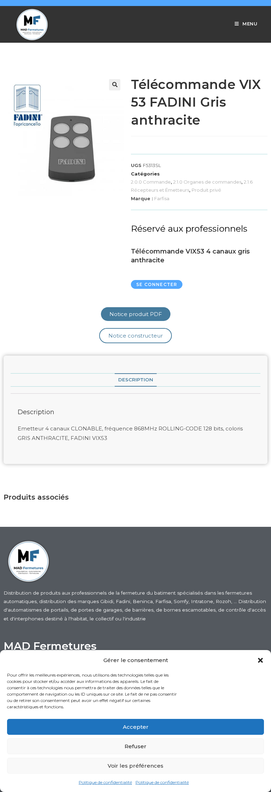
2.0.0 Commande (151, 182)
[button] (260, 660)
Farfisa (161, 198)
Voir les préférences (135, 765)
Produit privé (206, 190)
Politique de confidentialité (105, 782)
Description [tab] (135, 379)
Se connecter (156, 284)
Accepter (136, 726)
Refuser (135, 746)
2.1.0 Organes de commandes (207, 182)
